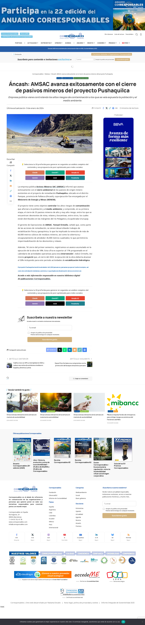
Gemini (35, 178)
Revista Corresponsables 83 (62, 461)
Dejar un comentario (81, 378)
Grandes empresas (68, 78)
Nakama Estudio (54, 603)
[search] (137, 34)
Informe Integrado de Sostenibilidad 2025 (117, 603)
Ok (123, 622)
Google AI (75, 172)
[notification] (141, 34)
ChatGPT (55, 172)
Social (115, 411)
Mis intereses (109, 34)
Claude (34, 172)
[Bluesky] (112, 537)
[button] (109, 108)
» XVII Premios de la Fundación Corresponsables (17, 37)
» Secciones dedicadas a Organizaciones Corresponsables (111, 54)
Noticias (59, 78)
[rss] (128, 537)
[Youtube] (64, 537)
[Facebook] (16, 537)
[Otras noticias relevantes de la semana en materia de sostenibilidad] (22, 402)
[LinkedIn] (96, 537)
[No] (142, 622)
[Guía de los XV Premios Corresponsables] (123, 449)
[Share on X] (106, 108)
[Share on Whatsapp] (64, 350)
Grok (55, 178)
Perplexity (75, 178)
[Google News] (80, 537)
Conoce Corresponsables (10, 34)
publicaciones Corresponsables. (36, 278)
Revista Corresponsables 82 (83, 461)
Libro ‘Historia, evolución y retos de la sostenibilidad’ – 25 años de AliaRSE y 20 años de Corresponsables (41, 465)
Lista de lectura (119, 34)
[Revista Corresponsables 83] (62, 448)
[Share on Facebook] (103, 108)
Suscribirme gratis (49, 339)
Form (2, 607)
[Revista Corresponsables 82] (83, 448)
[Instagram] (48, 537)
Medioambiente (17, 411)
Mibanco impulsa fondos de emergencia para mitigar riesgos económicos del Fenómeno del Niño (121, 417)
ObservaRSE (25, 34)
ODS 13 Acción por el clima (81, 78)
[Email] (10, 185)
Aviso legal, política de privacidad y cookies (81, 603)
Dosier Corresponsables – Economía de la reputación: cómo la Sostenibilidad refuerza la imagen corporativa (102, 469)
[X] (32, 537)
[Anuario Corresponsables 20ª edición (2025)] (22, 449)
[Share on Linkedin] (10, 180)
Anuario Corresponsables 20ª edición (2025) (21, 465)
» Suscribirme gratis (122, 59)
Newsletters (129, 34)
